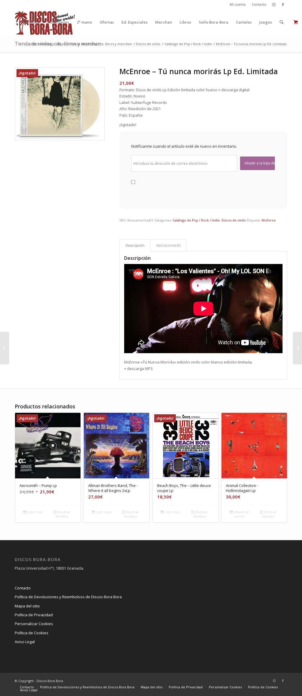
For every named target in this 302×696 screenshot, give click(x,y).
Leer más (35, 512)
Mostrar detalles (62, 514)
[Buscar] (281, 22)
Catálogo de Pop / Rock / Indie (196, 220)
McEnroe (269, 220)
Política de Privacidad (34, 614)
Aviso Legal (25, 641)
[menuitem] (238, 4)
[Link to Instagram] (274, 4)
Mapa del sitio (27, 606)
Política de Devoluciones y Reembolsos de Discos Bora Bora (68, 596)
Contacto (259, 4)
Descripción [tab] (135, 245)
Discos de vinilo (233, 220)
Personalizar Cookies (34, 623)
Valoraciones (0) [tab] (168, 245)
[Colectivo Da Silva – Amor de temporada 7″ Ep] (297, 348)
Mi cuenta (238, 4)
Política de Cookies (31, 632)
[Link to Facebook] (282, 4)
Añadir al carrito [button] (241, 514)
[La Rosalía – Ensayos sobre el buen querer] (4, 348)
